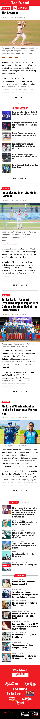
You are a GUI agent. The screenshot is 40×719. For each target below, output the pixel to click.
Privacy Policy (7, 712)
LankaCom (34, 716)
